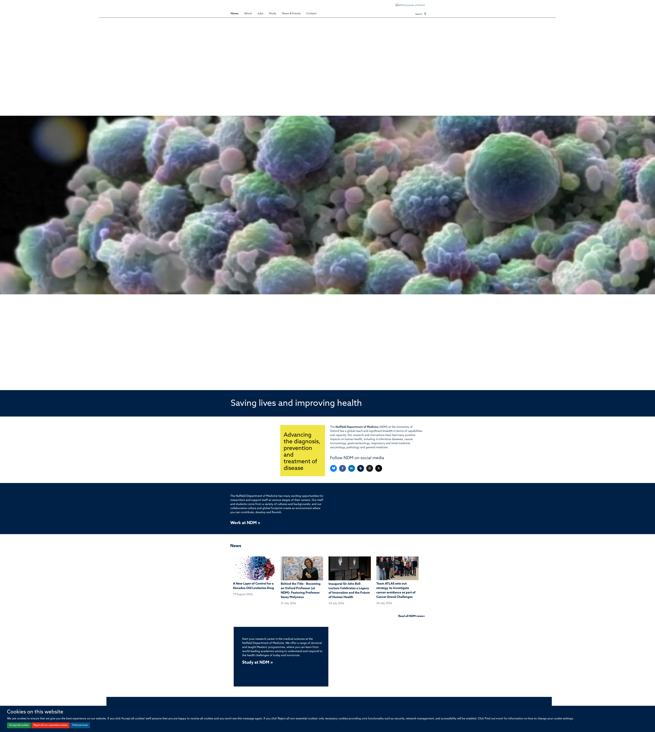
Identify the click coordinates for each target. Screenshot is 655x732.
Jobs (260, 13)
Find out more (80, 725)
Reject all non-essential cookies (50, 725)
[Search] (425, 14)
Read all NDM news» (411, 616)
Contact (311, 13)
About (248, 13)
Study (272, 13)
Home (234, 13)
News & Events (291, 13)
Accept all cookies (19, 725)
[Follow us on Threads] (370, 468)
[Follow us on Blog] (361, 468)
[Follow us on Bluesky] (333, 468)
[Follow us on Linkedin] (351, 468)
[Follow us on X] (378, 468)
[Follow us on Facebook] (342, 468)
